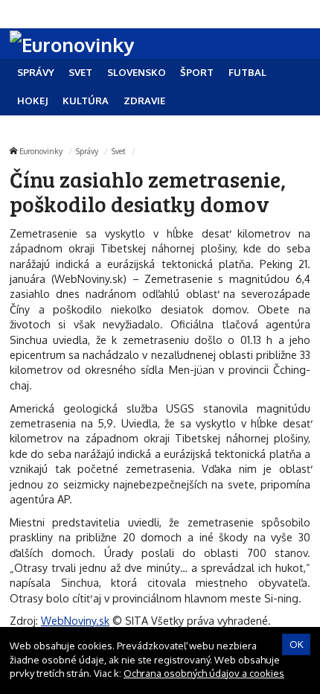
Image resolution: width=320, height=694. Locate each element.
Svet (119, 151)
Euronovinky (41, 151)
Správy (87, 151)
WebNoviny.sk (75, 620)
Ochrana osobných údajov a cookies (204, 673)
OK (296, 644)
